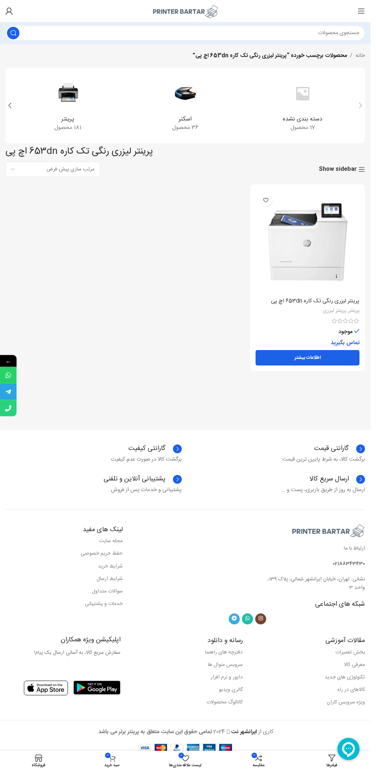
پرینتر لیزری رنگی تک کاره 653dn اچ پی (315, 301)
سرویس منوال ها (225, 664)
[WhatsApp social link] (247, 618)
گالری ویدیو (231, 689)
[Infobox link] (155, 448)
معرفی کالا (354, 664)
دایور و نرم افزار (227, 677)
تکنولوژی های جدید (345, 677)
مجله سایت (111, 541)
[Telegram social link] (234, 618)
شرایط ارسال (110, 578)
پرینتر (354, 310)
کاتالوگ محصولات (224, 702)
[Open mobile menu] (361, 11)
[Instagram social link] (260, 618)
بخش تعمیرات (350, 652)
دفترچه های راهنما (224, 652)
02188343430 (349, 563)
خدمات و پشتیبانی (104, 603)
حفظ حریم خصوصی (102, 553)
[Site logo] (185, 11)
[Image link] (328, 530)
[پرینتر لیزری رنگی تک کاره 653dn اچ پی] (307, 242)
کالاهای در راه (351, 689)
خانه (360, 55)
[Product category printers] (68, 105)
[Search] (13, 33)
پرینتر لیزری (334, 310)
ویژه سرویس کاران (346, 702)
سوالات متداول (107, 591)
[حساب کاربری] (9, 11)
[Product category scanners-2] (185, 105)
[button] (360, 105)
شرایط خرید (110, 566)
